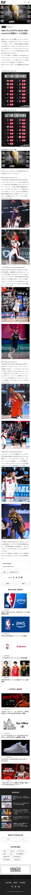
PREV (7, 583)
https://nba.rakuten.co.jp (8, 566)
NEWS (15, 882)
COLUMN (22, 882)
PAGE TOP (15, 877)
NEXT (23, 583)
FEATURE (9, 882)
